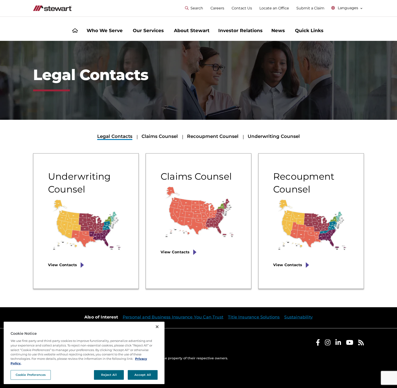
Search (196, 8)
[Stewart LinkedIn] (338, 343)
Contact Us (242, 8)
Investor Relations (240, 30)
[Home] (75, 31)
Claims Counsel (160, 136)
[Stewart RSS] (361, 343)
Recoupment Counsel (212, 136)
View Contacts (62, 265)
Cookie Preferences (31, 375)
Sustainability (298, 317)
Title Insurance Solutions (254, 317)
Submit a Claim (310, 8)
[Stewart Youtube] (349, 343)
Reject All (108, 375)
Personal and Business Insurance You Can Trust (173, 317)
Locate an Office (274, 8)
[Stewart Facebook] (318, 343)
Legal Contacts (114, 136)
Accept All (142, 375)
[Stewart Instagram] (328, 343)
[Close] (157, 327)
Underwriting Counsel (274, 136)
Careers (217, 8)
